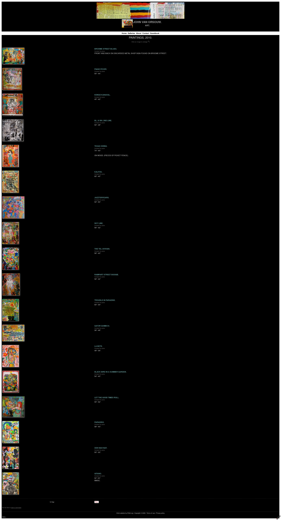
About (138, 33)
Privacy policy (160, 513)
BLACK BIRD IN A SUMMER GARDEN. (110, 372)
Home (124, 33)
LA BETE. (98, 346)
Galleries (131, 33)
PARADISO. (99, 422)
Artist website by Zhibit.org (124, 513)
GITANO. (98, 473)
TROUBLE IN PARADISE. (104, 300)
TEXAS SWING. (100, 146)
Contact (145, 33)
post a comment (16, 508)
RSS (3, 517)
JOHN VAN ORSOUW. (147, 22)
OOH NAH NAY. (100, 448)
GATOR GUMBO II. (102, 326)
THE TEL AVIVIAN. (102, 248)
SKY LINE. (98, 223)
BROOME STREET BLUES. (105, 49)
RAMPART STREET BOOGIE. (106, 274)
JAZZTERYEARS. (101, 197)
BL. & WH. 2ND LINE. (103, 120)
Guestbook (154, 33)
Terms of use (151, 513)
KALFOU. (98, 172)
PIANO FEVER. (100, 69)
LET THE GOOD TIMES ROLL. (106, 397)
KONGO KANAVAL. (102, 95)
